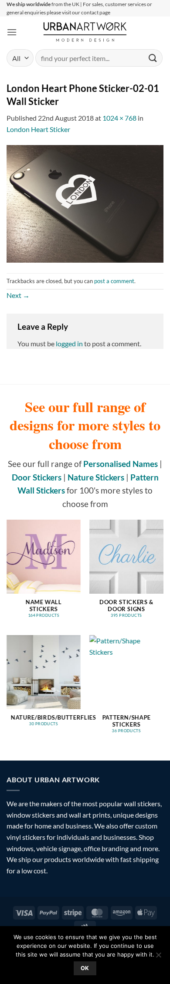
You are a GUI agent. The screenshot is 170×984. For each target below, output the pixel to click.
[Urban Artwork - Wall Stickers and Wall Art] (85, 32)
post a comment (114, 280)
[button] (12, 32)
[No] (158, 957)
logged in (69, 343)
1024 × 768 (119, 118)
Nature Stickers (96, 477)
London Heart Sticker (38, 129)
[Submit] (153, 58)
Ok (85, 968)
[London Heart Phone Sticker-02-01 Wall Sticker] (85, 203)
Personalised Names (120, 464)
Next (18, 295)
